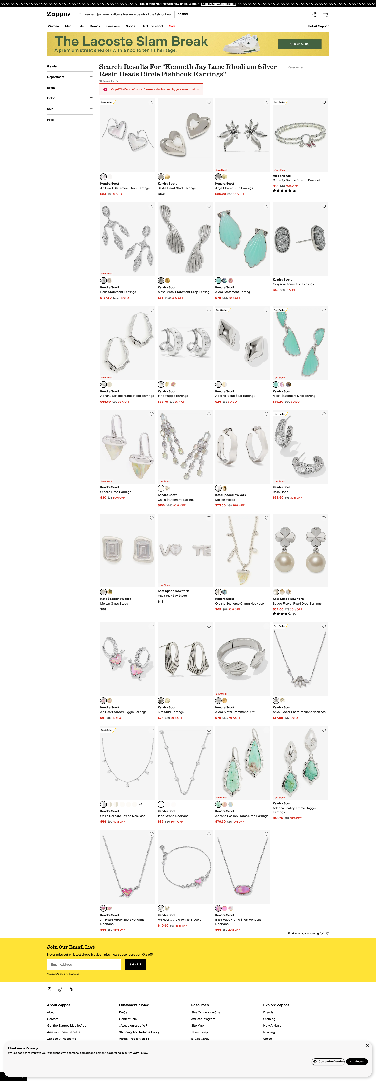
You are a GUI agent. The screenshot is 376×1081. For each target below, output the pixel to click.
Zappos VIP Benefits (61, 1038)
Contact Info (128, 1019)
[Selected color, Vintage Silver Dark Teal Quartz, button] (218, 280)
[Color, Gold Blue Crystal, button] (122, 804)
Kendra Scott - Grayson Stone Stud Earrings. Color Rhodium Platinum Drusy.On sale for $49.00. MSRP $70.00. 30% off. (300, 251)
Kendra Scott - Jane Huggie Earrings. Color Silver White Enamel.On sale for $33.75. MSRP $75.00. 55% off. (185, 355)
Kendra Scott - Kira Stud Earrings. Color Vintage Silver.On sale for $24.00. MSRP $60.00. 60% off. (185, 671)
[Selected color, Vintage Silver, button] (161, 701)
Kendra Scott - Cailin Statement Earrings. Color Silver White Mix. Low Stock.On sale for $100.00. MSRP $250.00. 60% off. (185, 459)
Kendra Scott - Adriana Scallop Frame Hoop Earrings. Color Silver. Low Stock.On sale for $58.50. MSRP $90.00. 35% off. (127, 355)
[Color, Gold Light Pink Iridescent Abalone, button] (224, 804)
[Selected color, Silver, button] (103, 384)
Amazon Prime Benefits (63, 1032)
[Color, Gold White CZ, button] (224, 177)
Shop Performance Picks (218, 3)
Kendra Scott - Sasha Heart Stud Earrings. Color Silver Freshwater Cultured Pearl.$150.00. (185, 147)
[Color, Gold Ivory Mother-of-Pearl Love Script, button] (231, 908)
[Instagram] (49, 989)
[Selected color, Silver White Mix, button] (161, 488)
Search (183, 14)
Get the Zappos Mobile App (66, 1025)
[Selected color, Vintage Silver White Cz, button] (218, 177)
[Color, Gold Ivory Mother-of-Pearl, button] (110, 177)
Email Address (61, 964)
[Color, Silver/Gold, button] (288, 592)
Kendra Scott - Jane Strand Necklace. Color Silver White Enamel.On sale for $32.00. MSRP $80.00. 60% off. (185, 775)
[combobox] (124, 14)
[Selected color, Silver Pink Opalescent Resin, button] (103, 701)
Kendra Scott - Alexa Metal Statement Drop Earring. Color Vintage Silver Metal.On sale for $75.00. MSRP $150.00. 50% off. (185, 251)
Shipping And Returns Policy (139, 1032)
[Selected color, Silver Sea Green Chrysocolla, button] (218, 804)
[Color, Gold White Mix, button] (167, 488)
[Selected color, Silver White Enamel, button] (161, 384)
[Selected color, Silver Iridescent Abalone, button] (218, 592)
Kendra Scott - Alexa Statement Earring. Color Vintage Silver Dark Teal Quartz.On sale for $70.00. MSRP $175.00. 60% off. (242, 251)
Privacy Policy (138, 1053)
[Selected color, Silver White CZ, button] (103, 280)
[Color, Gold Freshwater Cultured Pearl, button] (167, 177)
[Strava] (71, 989)
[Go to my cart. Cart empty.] (325, 14)
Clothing (269, 1019)
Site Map (197, 1025)
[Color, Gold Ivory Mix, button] (282, 701)
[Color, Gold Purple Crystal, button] (135, 804)
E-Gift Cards (200, 1038)
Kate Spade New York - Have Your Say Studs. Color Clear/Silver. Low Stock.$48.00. (185, 565)
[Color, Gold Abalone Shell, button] (224, 592)
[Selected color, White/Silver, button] (276, 592)
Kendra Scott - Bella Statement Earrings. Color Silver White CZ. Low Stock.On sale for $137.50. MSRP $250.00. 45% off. (127, 251)
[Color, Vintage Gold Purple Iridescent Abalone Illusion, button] (231, 280)
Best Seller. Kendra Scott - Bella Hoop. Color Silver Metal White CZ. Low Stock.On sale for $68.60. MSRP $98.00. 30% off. (300, 459)
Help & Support (319, 26)
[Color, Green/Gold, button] (110, 592)
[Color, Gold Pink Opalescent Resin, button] (110, 701)
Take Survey (199, 1032)
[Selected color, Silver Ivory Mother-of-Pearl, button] (103, 177)
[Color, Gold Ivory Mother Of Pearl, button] (116, 804)
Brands (268, 1012)
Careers (52, 1019)
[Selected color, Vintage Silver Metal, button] (161, 280)
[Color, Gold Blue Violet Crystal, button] (128, 804)
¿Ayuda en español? (133, 1025)
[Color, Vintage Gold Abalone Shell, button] (224, 280)
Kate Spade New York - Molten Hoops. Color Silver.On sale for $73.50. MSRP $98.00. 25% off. (242, 459)
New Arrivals (272, 1025)
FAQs (123, 1012)
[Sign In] (315, 14)
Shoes (267, 1038)
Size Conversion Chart (207, 1012)
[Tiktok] (60, 989)
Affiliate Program (203, 1019)
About (51, 1012)
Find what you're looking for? (306, 933)
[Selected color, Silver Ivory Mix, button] (276, 701)
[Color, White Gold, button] (282, 592)
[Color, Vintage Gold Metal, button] (167, 280)
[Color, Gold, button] (110, 384)
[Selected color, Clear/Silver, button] (103, 592)
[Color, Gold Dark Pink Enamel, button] (173, 384)
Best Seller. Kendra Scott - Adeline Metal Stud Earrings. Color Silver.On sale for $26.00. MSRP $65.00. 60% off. (242, 355)
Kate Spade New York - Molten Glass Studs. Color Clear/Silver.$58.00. (127, 565)
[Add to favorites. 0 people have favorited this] (151, 102)
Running (269, 1032)
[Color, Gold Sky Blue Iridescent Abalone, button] (231, 804)
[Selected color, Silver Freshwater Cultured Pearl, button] (161, 177)
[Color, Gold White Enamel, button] (167, 384)
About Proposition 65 (134, 1038)
